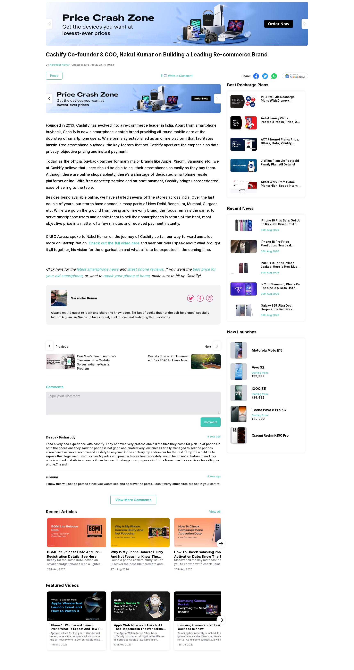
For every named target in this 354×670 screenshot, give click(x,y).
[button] (211, 422)
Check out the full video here (114, 243)
